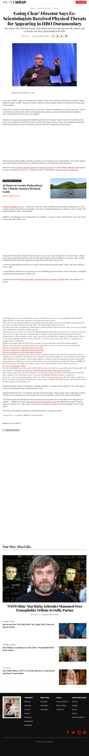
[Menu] (5, 2)
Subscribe (81, 2)
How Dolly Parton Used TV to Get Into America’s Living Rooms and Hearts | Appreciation (29, 672)
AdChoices (60, 709)
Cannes (74, 701)
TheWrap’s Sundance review (12, 206)
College (74, 705)
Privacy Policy (61, 705)
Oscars (74, 713)
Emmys (74, 709)
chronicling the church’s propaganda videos (41, 402)
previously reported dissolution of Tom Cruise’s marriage (35, 167)
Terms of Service (62, 701)
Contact (27, 709)
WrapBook (28, 725)
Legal (59, 698)
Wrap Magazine (79, 698)
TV (3, 668)
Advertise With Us (78, 717)
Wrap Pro (44, 698)
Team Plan (44, 705)
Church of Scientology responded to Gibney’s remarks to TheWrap (42, 279)
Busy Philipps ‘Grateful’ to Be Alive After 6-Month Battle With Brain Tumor (28, 648)
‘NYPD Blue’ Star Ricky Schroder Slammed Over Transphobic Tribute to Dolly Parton (44, 608)
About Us (27, 701)
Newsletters (28, 721)
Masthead (27, 717)
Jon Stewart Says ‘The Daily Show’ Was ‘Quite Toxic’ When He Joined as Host (28, 625)
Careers (27, 713)
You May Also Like (17, 546)
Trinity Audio (23, 93)
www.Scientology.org (55, 377)
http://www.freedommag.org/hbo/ (14, 366)
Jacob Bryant (36, 614)
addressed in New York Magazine (66, 170)
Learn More (44, 709)
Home (33, 8)
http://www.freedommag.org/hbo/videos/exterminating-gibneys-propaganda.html (42, 370)
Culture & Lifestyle (44, 8)
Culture (55, 8)
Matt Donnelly (25, 36)
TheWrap (28, 698)
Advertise (27, 705)
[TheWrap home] (17, 2)
